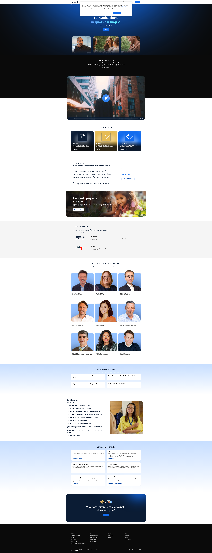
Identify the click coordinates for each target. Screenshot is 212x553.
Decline (126, 12)
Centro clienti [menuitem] (110, 535)
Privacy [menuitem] (126, 537)
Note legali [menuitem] (127, 535)
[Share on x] (132, 550)
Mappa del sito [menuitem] (128, 539)
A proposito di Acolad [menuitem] (75, 535)
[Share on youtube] (140, 550)
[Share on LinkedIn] (137, 550)
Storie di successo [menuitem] (93, 539)
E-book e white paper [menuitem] (94, 537)
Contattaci (106, 29)
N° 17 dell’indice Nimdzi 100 (116, 384)
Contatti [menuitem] (109, 537)
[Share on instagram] (134, 550)
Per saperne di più (78, 209)
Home (72, 4)
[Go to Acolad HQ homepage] (75, 2)
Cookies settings (108, 12)
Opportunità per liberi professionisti (115, 483)
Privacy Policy (124, 6)
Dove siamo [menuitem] (73, 539)
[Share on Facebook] (129, 550)
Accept (117, 12)
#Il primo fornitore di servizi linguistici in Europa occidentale (85, 385)
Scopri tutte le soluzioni (77, 458)
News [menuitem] (72, 537)
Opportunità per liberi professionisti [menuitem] (78, 543)
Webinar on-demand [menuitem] (94, 535)
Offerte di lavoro (76, 483)
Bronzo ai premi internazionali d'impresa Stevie (85, 377)
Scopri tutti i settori (112, 458)
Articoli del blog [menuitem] (93, 541)
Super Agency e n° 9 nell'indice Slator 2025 (121, 376)
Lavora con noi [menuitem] (74, 541)
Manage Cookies (96, 549)
